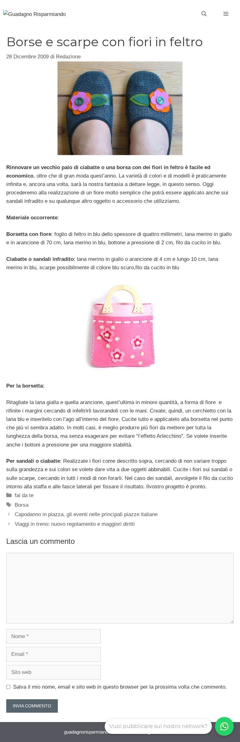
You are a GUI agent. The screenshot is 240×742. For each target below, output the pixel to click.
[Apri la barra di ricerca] (204, 14)
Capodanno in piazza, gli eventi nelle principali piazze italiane (86, 514)
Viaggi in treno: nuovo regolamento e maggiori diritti (75, 524)
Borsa (21, 505)
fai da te (24, 495)
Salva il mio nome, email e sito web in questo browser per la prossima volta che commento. (120, 687)
